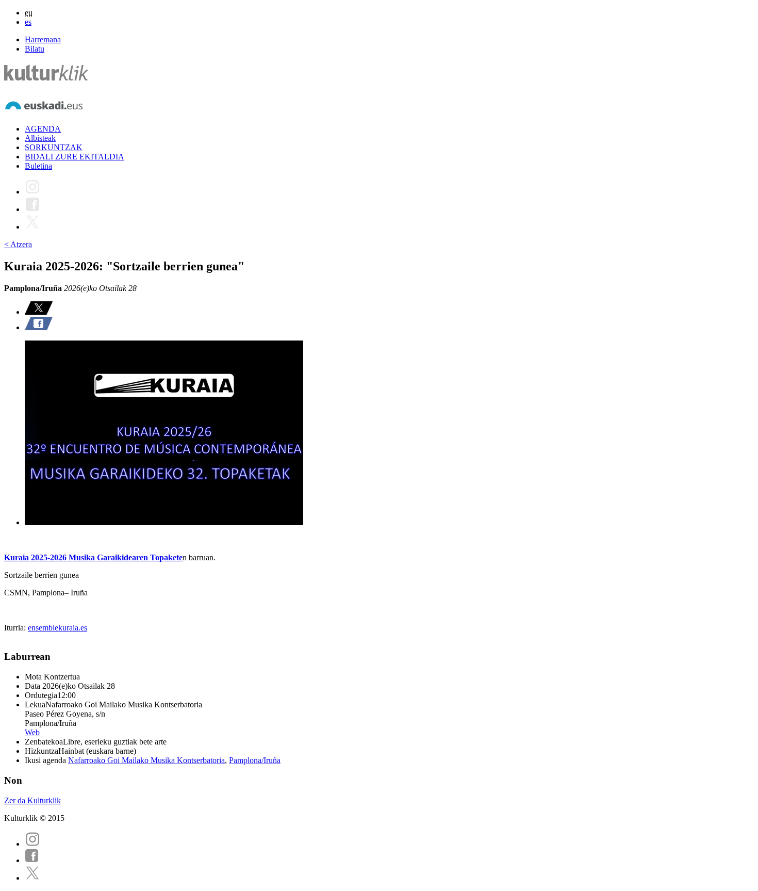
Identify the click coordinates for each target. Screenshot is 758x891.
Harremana (43, 39)
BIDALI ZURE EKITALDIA (74, 156)
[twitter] (32, 877)
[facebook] (32, 860)
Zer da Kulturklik (32, 800)
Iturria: (16, 627)
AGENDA (43, 128)
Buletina (38, 165)
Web (32, 732)
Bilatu (34, 48)
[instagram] (32, 843)
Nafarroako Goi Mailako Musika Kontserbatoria (146, 760)
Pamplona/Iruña (255, 760)
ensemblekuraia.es (57, 627)
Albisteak (40, 138)
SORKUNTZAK (54, 147)
